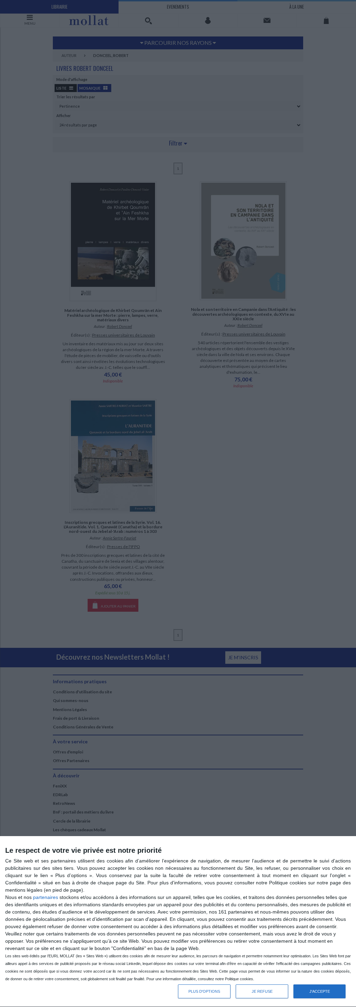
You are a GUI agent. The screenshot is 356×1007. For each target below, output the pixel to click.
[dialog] (178, 921)
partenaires (45, 897)
